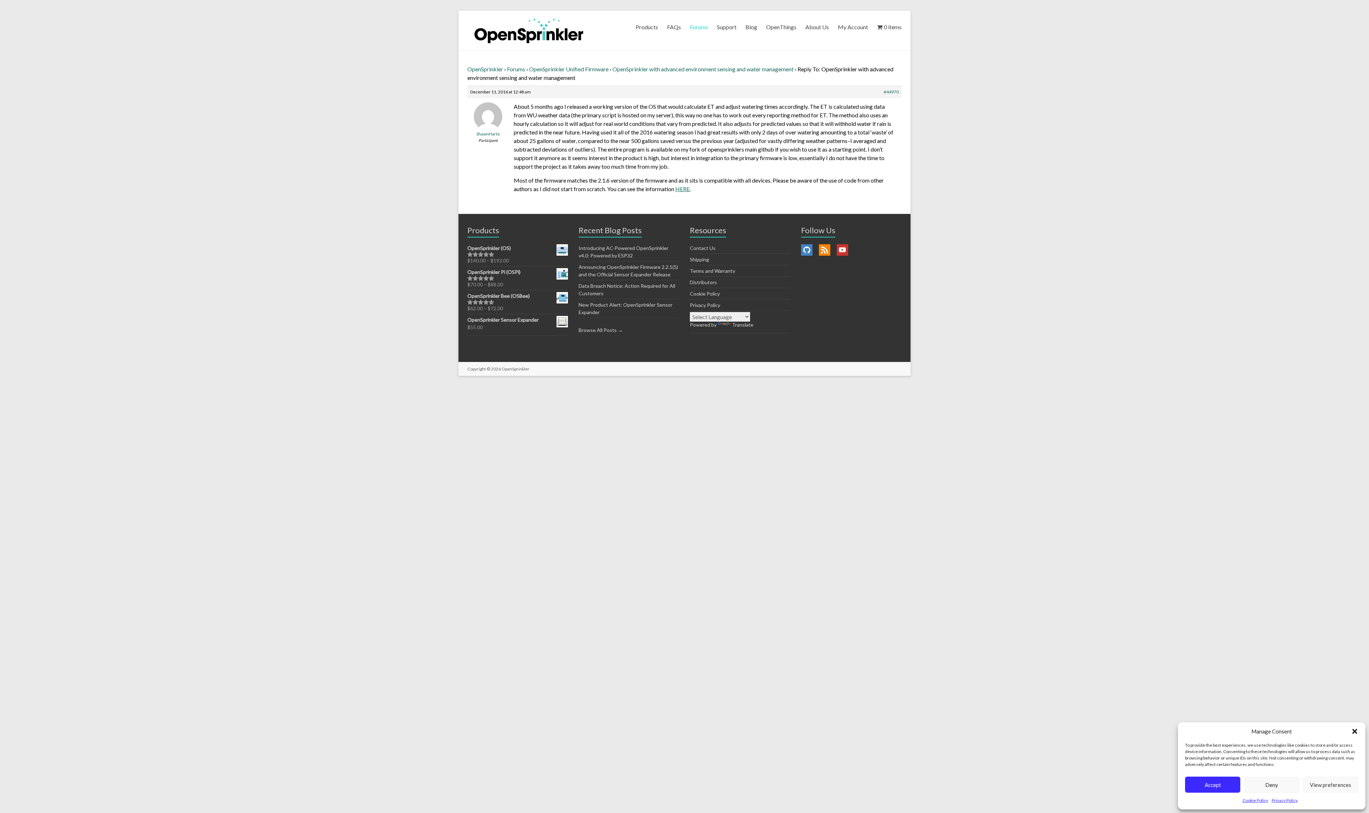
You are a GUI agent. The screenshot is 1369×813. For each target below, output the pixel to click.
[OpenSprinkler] (528, 30)
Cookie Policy (1255, 800)
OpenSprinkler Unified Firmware (569, 69)
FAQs (674, 27)
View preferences (1330, 785)
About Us (817, 27)
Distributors (703, 282)
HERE (682, 188)
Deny (1271, 785)
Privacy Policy (1285, 800)
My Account (853, 27)
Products (647, 27)
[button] (1354, 731)
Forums (699, 27)
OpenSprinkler (485, 69)
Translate (742, 325)
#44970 (891, 91)
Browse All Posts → (601, 330)
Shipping (699, 259)
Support (727, 27)
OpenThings (781, 27)
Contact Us (703, 248)
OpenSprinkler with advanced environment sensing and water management (703, 69)
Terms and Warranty (712, 271)
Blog (751, 27)
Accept (1213, 785)
